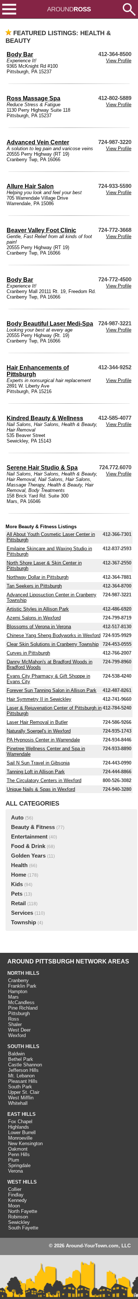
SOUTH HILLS (23, 1046)
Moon (14, 1206)
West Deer (19, 1030)
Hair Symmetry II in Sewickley (39, 699)
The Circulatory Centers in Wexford (44, 780)
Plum (13, 1160)
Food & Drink (28, 846)
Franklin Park (22, 986)
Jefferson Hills (23, 1070)
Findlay (16, 1195)
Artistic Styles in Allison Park (38, 609)
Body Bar (20, 54)
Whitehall (18, 1103)
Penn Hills (19, 1154)
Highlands (18, 1127)
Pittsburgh (19, 1013)
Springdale (19, 1165)
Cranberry (18, 980)
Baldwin (16, 1053)
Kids (17, 884)
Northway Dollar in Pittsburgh (37, 577)
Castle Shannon (25, 1064)
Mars (13, 997)
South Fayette (23, 1227)
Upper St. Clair (23, 1092)
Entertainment (29, 837)
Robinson (18, 1217)
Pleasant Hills (23, 1081)
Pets (16, 894)
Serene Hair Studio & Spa (42, 468)
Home (18, 875)
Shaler (15, 1024)
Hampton (17, 991)
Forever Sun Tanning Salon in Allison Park (51, 690)
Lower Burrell (22, 1132)
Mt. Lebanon (21, 1075)
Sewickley (19, 1222)
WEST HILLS (22, 1182)
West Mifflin (20, 1097)
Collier (14, 1189)
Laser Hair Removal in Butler (37, 722)
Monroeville (20, 1138)
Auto (17, 818)
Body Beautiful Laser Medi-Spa (50, 324)
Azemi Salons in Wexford (34, 618)
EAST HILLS (21, 1114)
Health (19, 865)
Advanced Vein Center (38, 142)
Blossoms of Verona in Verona (39, 626)
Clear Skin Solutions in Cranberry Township (53, 644)
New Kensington (25, 1143)
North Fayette (22, 1211)
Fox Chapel (20, 1121)
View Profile (118, 60)
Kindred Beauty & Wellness (45, 418)
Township (23, 922)
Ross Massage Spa (33, 98)
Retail (18, 903)
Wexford (17, 1035)
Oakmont (18, 1149)
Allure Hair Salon (30, 186)
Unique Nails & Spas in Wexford (41, 789)
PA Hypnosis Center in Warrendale (43, 740)
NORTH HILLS (23, 973)
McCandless (21, 1002)
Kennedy (17, 1200)
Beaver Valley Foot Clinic (41, 230)
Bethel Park (20, 1059)
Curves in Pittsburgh (28, 653)
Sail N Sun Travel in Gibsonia (38, 763)
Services (22, 913)
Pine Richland (23, 1008)
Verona (15, 1171)
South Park (20, 1086)
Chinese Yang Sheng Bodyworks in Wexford (53, 635)
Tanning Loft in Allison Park (36, 771)
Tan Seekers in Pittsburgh (34, 586)
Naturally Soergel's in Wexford (39, 731)
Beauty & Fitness (33, 827)
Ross (13, 1019)
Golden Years (28, 856)
